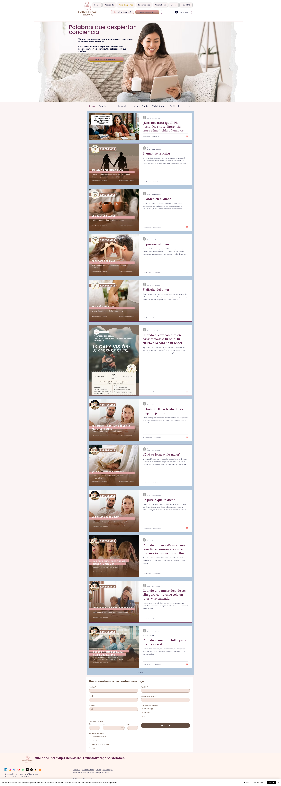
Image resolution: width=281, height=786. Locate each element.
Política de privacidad (110, 782)
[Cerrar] (278, 782)
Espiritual (174, 106)
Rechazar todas (257, 782)
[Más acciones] (187, 117)
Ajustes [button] (246, 782)
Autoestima (123, 106)
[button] (189, 106)
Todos (92, 106)
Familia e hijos (106, 106)
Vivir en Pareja (141, 106)
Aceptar (271, 782)
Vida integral (158, 106)
